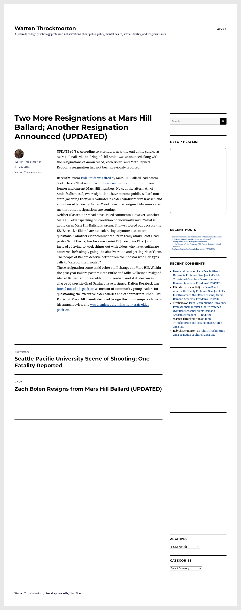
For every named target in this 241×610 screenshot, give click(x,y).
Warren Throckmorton (45, 28)
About (222, 29)
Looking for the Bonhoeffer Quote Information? (189, 242)
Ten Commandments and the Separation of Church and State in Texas (197, 237)
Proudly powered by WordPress (64, 593)
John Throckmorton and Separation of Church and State (197, 322)
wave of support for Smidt (126, 183)
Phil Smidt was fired (96, 178)
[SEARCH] (223, 121)
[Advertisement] (120, 85)
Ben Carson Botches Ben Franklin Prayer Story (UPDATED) (193, 249)
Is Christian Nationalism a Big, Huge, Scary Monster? (191, 239)
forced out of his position (75, 289)
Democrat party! (183, 271)
